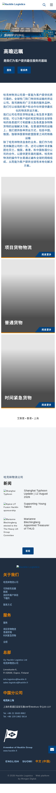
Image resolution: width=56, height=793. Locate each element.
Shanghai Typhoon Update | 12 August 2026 (36, 493)
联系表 (24, 70)
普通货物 (7, 632)
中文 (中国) (43, 761)
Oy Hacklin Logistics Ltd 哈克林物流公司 (15, 661)
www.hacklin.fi (10, 750)
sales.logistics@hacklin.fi (15, 682)
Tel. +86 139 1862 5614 (15, 716)
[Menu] (51, 5)
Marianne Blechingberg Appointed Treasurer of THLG (36, 523)
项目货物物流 (9, 629)
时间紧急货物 (9, 635)
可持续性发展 (9, 588)
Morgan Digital (28, 778)
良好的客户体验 (10, 595)
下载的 (6, 598)
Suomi (27, 761)
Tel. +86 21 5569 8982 (14, 713)
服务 (9, 70)
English (12, 761)
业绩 (5, 642)
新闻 (28, 551)
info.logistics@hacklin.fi (14, 679)
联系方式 (7, 604)
